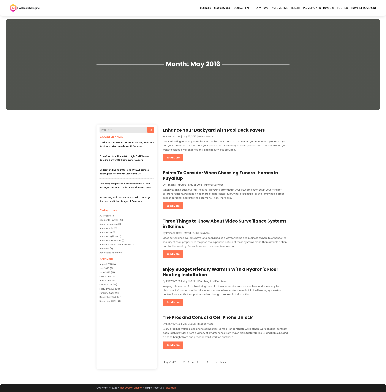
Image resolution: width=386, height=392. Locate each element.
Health (295, 8)
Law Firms (262, 8)
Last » (223, 362)
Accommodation (109, 224)
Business (205, 8)
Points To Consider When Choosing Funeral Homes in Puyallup (220, 175)
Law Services (205, 136)
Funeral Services (213, 185)
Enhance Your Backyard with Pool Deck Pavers (214, 130)
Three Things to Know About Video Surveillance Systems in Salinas (224, 223)
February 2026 (107, 288)
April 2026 (105, 280)
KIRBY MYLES (173, 136)
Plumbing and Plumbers (318, 8)
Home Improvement (363, 8)
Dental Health (243, 8)
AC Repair (105, 215)
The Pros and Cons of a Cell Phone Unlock (208, 317)
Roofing (342, 8)
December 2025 (108, 297)
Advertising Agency (110, 252)
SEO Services (222, 8)
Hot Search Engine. (131, 387)
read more (173, 157)
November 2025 (108, 301)
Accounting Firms (109, 236)
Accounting (106, 232)
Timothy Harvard (176, 185)
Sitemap (171, 387)
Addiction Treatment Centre (115, 244)
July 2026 (104, 268)
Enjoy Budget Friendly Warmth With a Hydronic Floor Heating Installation (220, 272)
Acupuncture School (110, 240)
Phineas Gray (174, 233)
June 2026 (105, 272)
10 (207, 362)
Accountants (106, 228)
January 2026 (107, 292)
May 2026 (105, 276)
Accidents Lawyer (109, 219)
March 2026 (106, 284)
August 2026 (106, 264)
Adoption (104, 248)
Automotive (280, 8)
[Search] (150, 130)
